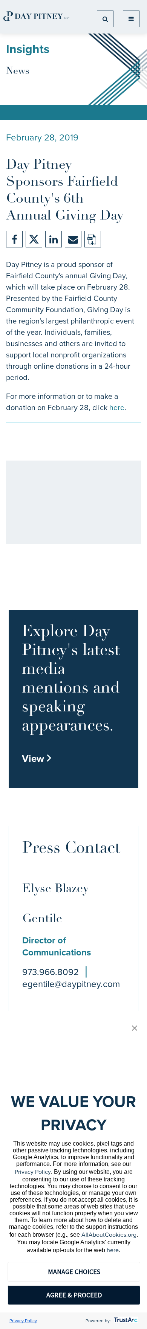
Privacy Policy (33, 1171)
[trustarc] (125, 1321)
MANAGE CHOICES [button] (74, 1271)
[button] (134, 1028)
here (116, 407)
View (37, 758)
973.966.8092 (50, 972)
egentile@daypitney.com (71, 984)
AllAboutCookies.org (108, 1234)
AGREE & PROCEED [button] (74, 1295)
